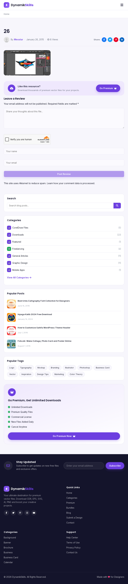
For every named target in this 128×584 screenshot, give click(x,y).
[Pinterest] (20, 512)
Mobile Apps (18, 270)
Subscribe (115, 465)
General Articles (20, 256)
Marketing (59, 374)
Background (10, 537)
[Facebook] (6, 512)
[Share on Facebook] (104, 39)
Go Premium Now (62, 436)
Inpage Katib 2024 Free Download (35, 314)
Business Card (102, 367)
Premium (70, 503)
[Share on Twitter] (110, 39)
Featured (16, 242)
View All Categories (18, 277)
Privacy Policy (73, 547)
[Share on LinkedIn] (122, 39)
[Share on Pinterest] (116, 39)
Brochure (8, 547)
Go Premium (106, 88)
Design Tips (43, 374)
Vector (12, 374)
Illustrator (69, 367)
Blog (68, 513)
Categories (71, 498)
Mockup (41, 367)
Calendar (8, 562)
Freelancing (18, 249)
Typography (26, 367)
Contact (70, 522)
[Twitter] (13, 512)
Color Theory (76, 374)
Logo (11, 367)
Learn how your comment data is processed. (71, 183)
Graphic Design (20, 263)
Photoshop (85, 367)
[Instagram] (27, 512)
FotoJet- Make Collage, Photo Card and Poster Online (44, 341)
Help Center (72, 537)
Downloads (18, 235)
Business (8, 552)
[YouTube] (34, 512)
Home (6, 14)
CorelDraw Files (20, 227)
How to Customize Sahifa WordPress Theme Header (44, 327)
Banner (7, 542)
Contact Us (71, 552)
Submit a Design (74, 517)
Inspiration (26, 374)
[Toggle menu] (122, 5)
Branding (55, 367)
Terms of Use (73, 542)
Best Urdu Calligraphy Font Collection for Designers (44, 301)
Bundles (70, 508)
